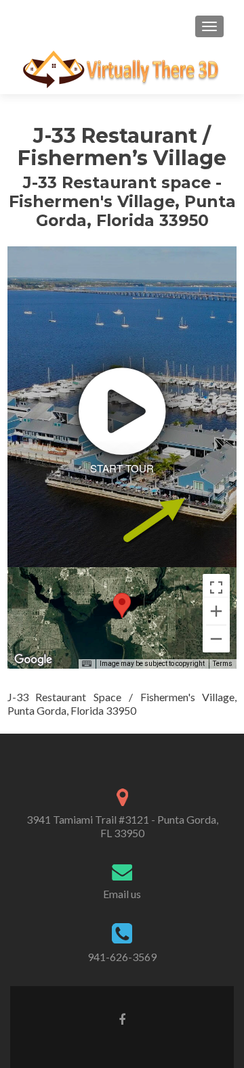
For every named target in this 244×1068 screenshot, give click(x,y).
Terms (222, 663)
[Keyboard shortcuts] (87, 664)
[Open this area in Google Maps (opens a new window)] (33, 660)
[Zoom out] (216, 638)
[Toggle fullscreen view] (216, 587)
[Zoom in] (216, 611)
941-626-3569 (122, 956)
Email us (122, 893)
